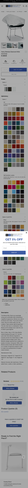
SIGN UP (14, 252)
